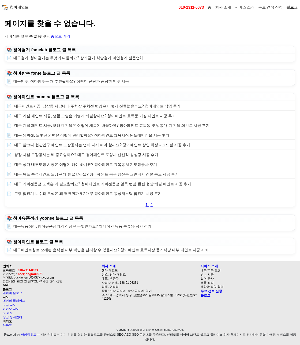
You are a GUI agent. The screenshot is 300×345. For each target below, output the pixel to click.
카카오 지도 (11, 309)
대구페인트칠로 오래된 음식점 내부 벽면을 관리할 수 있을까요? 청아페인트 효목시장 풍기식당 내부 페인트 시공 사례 (111, 250)
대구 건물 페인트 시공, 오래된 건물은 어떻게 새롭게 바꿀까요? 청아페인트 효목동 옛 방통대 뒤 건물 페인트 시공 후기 (111, 125)
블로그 (292, 7)
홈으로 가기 (60, 36)
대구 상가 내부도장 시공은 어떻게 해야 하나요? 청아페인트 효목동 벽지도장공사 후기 (85, 165)
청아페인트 (19, 7)
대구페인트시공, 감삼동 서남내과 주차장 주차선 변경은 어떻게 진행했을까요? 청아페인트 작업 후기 (96, 106)
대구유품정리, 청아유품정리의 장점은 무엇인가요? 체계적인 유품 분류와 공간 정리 (82, 226)
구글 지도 (9, 305)
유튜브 (7, 325)
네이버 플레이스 (14, 300)
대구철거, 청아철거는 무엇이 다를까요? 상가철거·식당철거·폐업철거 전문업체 (78, 58)
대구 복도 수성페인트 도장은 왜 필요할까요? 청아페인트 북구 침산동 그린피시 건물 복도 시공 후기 (96, 174)
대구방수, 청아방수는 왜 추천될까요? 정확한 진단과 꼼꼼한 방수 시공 (71, 81)
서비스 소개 (245, 7)
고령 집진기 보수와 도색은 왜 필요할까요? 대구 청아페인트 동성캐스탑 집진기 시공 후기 (87, 194)
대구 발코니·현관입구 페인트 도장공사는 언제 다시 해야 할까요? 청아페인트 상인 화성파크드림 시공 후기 (101, 145)
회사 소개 (223, 7)
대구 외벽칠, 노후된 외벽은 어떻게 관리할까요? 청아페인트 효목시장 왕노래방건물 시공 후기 (91, 135)
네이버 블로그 (12, 293)
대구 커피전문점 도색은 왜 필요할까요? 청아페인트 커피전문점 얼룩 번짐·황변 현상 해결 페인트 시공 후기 (102, 184)
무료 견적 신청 (270, 7)
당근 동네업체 (12, 317)
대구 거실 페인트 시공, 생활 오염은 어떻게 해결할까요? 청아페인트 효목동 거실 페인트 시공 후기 (94, 116)
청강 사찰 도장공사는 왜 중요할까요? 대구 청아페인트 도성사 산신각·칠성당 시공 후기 (85, 155)
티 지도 (8, 313)
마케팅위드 (28, 334)
